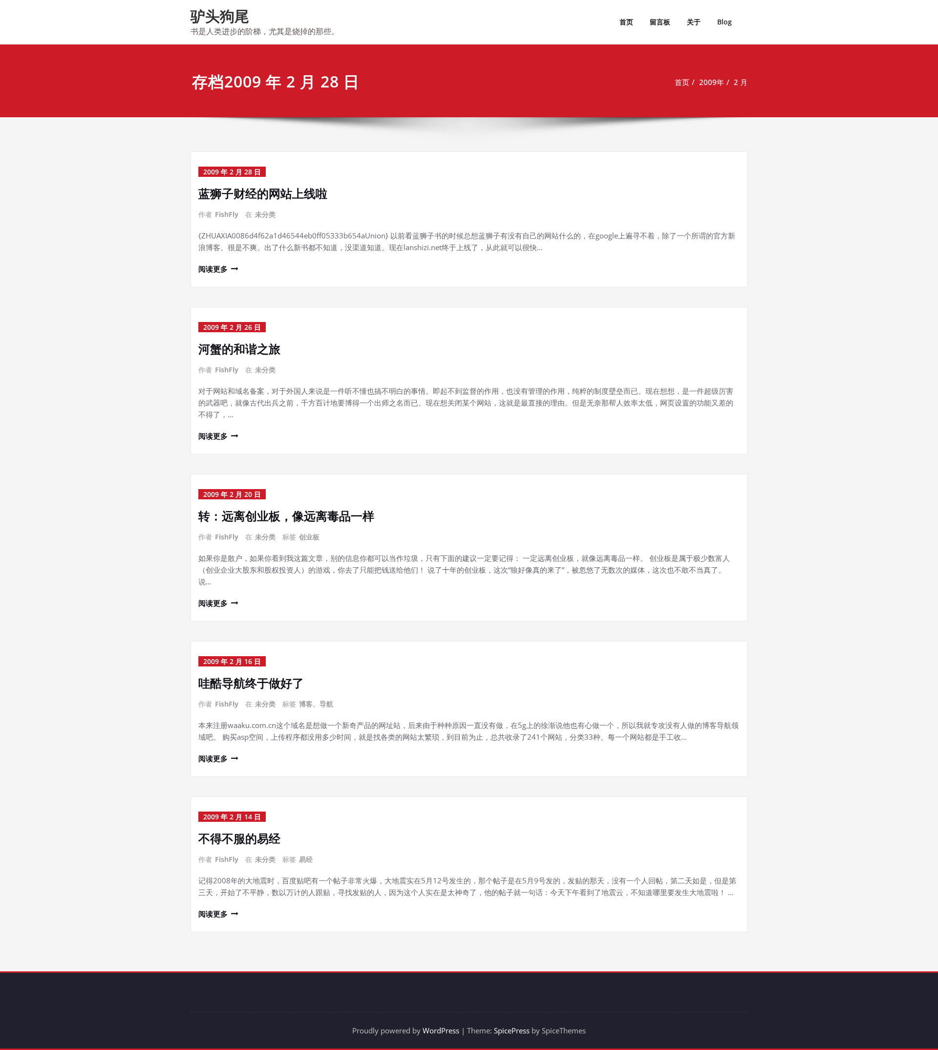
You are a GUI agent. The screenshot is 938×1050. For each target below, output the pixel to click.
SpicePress (512, 1030)
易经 (306, 859)
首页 (626, 21)
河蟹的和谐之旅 (239, 349)
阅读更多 (213, 269)
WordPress (441, 1030)
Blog (724, 21)
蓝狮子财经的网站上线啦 (262, 193)
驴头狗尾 (220, 16)
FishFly (226, 214)
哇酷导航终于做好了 (251, 683)
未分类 (265, 214)
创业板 (309, 536)
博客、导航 (316, 703)
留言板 (660, 21)
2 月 (740, 82)
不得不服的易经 (239, 838)
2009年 (711, 82)
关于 (694, 21)
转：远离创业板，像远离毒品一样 (286, 516)
